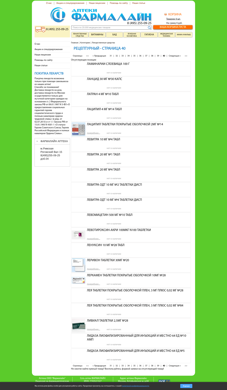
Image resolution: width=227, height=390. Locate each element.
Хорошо (186, 386)
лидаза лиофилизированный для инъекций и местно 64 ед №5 (136, 351)
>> (186, 56)
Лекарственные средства (80, 35)
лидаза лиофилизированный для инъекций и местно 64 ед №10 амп (136, 337)
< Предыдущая (99, 56)
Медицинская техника (166, 35)
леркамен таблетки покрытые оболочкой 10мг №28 (126, 275)
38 (152, 56)
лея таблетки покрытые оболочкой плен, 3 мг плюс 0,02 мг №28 (135, 290)
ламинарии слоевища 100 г (108, 64)
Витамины (97, 35)
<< (87, 56)
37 (146, 56)
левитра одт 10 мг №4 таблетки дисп (114, 200)
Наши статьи (138, 3)
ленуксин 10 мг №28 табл (105, 245)
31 (111, 56)
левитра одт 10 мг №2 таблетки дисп (114, 184)
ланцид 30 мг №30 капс (104, 79)
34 (128, 56)
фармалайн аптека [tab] (54, 141)
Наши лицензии (97, 3)
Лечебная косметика (132, 35)
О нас (49, 3)
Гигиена (149, 35)
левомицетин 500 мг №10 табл (109, 215)
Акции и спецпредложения (70, 3)
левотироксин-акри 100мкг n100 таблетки (119, 230)
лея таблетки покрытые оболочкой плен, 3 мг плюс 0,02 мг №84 (135, 305)
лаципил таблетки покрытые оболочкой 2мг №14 (125, 124)
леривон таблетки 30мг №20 (108, 260)
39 (158, 56)
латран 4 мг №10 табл (103, 94)
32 (117, 56)
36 (140, 56)
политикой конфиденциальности (135, 386)
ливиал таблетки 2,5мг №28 (107, 320)
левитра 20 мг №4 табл (103, 169)
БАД (114, 35)
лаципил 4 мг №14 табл (104, 109)
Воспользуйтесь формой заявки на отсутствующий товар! (134, 369)
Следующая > (175, 56)
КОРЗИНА (175, 14)
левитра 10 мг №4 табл (103, 139)
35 (134, 56)
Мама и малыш (184, 35)
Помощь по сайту (119, 3)
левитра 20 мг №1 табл (103, 154)
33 (123, 56)
